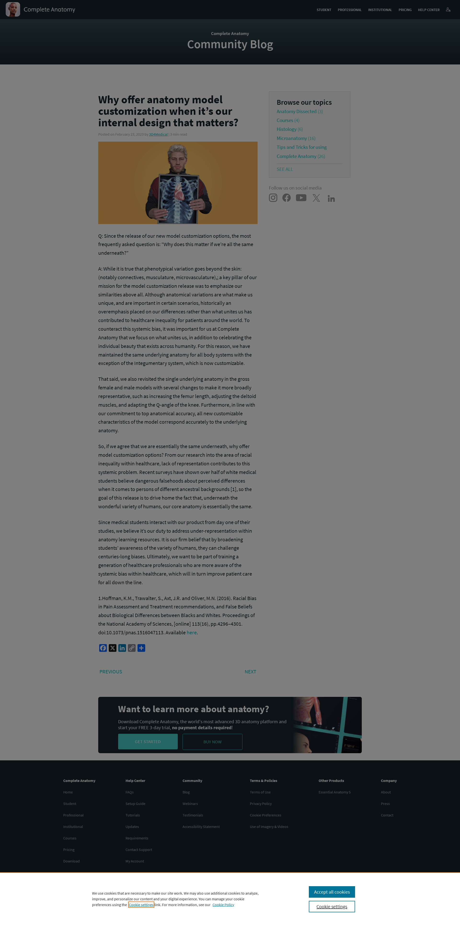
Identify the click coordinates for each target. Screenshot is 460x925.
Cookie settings (141, 904)
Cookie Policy (223, 904)
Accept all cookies (332, 892)
